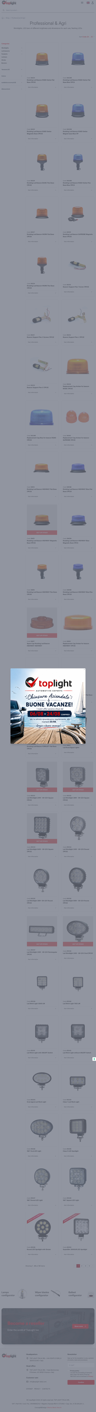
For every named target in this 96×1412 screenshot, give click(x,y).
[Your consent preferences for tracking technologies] (94, 1059)
